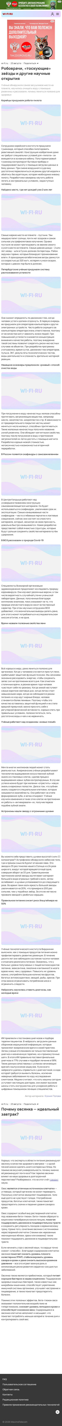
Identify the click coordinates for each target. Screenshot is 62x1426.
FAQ (5, 1379)
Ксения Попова (53, 1095)
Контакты (8, 1394)
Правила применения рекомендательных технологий (31, 1404)
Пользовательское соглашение (19, 1384)
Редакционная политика (15, 1399)
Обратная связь (11, 1389)
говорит (54, 1179)
